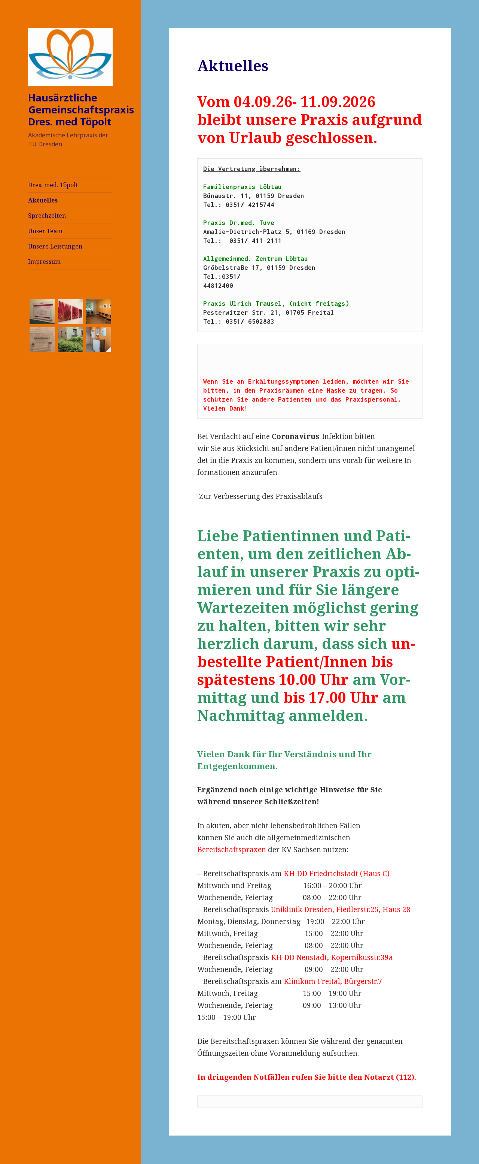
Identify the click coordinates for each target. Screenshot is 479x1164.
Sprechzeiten (47, 215)
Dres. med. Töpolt (53, 185)
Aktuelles (43, 200)
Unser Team (45, 231)
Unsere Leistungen (55, 246)
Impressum (44, 262)
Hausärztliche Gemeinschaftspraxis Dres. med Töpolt (81, 109)
